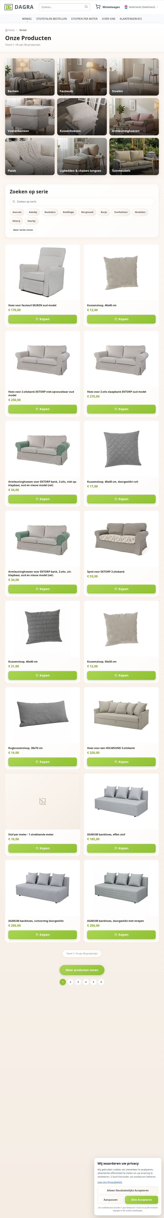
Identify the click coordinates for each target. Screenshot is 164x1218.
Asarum (16, 212)
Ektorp (16, 220)
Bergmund (87, 212)
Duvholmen (120, 212)
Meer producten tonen (82, 970)
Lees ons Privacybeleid (110, 1182)
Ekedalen (140, 212)
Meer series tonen (23, 229)
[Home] (19, 7)
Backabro (50, 212)
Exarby (31, 220)
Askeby (33, 212)
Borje (104, 212)
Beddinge (68, 212)
